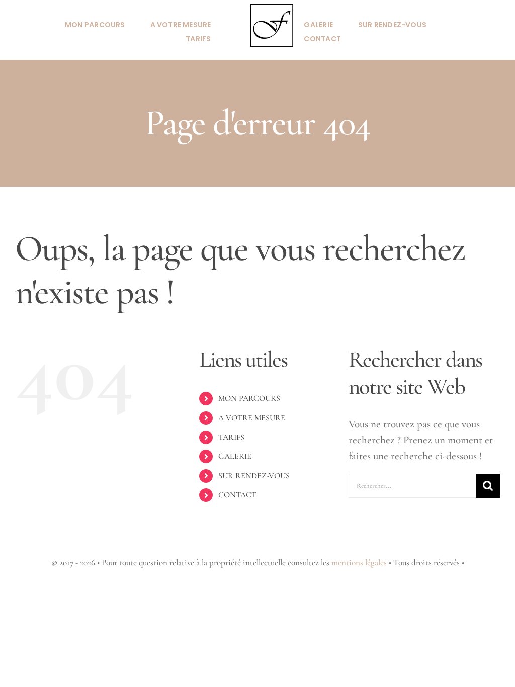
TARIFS (231, 437)
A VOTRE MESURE (251, 418)
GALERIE (234, 456)
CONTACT (237, 495)
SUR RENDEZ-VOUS (254, 476)
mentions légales (359, 562)
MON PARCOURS (249, 398)
